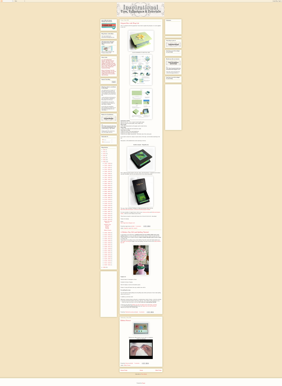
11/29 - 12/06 (107, 165)
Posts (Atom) (144, 374)
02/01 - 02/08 (107, 256)
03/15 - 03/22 (107, 244)
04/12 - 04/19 (107, 236)
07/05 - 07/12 (107, 203)
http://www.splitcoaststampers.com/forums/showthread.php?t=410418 (135, 209)
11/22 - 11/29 (107, 167)
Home (141, 370)
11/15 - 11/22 (107, 169)
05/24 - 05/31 (107, 213)
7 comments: (137, 363)
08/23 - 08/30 (107, 189)
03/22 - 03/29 (107, 242)
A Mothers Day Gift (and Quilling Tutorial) (135, 232)
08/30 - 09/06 (107, 187)
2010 (104, 159)
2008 (104, 267)
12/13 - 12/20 (107, 163)
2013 (104, 153)
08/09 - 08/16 (107, 193)
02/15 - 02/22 (107, 252)
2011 (104, 157)
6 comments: (139, 226)
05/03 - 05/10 (107, 219)
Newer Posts (124, 370)
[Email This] (144, 226)
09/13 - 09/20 (107, 185)
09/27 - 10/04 (107, 181)
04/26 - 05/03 (107, 232)
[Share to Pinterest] (149, 226)
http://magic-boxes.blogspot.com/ (128, 222)
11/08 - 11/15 (107, 171)
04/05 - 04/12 (107, 238)
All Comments (106, 142)
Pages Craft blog (126, 241)
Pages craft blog (153, 304)
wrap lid (135, 228)
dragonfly (126, 228)
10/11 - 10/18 (107, 177)
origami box (130, 228)
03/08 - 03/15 (107, 246)
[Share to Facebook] (148, 226)
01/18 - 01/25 (107, 260)
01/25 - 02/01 (107, 258)
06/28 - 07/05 (107, 205)
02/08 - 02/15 (107, 254)
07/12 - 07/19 (107, 201)
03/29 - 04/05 (107, 240)
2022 (104, 149)
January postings (146, 212)
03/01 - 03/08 (107, 248)
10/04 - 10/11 (107, 179)
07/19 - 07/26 (107, 199)
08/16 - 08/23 (107, 191)
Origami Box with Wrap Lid (130, 23)
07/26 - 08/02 (107, 197)
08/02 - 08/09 (107, 195)
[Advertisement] (107, 294)
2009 (104, 161)
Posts (104, 139)
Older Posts (158, 370)
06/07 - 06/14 (107, 209)
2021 (104, 151)
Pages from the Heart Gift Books (149, 306)
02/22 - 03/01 (107, 250)
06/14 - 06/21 (107, 207)
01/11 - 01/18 (107, 262)
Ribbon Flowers (126, 320)
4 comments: (142, 312)
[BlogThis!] (145, 226)
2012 (104, 155)
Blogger (143, 383)
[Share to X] (147, 226)
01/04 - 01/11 (107, 264)
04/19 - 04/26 (107, 234)
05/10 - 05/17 (107, 217)
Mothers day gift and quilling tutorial (140, 304)
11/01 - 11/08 (107, 173)
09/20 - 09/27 (107, 183)
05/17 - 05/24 (107, 215)
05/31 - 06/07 (107, 211)
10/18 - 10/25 (107, 175)
